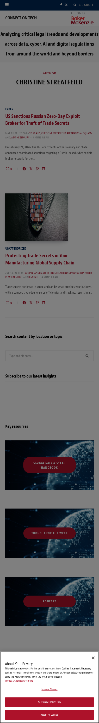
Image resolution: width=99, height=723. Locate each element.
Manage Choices (50, 689)
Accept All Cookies (49, 715)
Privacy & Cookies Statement (19, 681)
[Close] (93, 658)
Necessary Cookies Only (49, 702)
